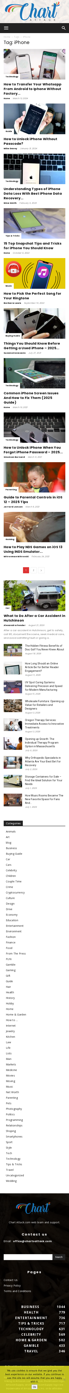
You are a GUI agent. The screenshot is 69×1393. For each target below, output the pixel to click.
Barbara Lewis (12, 303)
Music (9, 286)
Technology (12, 76)
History (10, 998)
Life (8, 1048)
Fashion (11, 937)
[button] (6, 28)
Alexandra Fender (15, 625)
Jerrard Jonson (13, 506)
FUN (8, 959)
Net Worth (12, 1092)
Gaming (10, 539)
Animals (11, 831)
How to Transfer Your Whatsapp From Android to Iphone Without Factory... (32, 89)
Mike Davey (10, 148)
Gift (8, 975)
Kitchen (10, 1036)
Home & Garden (16, 1014)
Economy (11, 914)
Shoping (11, 1131)
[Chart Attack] (34, 11)
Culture (10, 898)
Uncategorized (15, 1175)
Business (11, 848)
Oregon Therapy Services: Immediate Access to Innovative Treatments (44, 724)
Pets (8, 1103)
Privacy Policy (12, 1285)
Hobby (10, 1003)
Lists (9, 1053)
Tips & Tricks (13, 235)
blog (8, 842)
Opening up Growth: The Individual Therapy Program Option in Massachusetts (42, 742)
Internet (11, 1025)
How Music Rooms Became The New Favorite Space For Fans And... (44, 799)
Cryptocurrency (15, 892)
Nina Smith (10, 203)
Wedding (11, 1181)
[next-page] (41, 570)
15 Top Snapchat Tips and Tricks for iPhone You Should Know (32, 245)
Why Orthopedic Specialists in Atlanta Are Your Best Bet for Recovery (43, 761)
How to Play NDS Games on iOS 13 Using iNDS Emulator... (33, 549)
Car (8, 608)
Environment (14, 931)
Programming (14, 1120)
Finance (10, 942)
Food (9, 948)
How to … (12, 1020)
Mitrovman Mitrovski (16, 556)
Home (7, 36)
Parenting (11, 489)
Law (8, 1042)
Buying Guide (13, 335)
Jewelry (10, 1031)
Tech (9, 1153)
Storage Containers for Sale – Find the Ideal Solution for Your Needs (43, 780)
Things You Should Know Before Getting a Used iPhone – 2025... (32, 345)
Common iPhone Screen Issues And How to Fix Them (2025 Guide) (31, 398)
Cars (8, 864)
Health (10, 992)
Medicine (11, 1070)
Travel (10, 1170)
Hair (8, 987)
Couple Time (14, 881)
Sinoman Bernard (14, 457)
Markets (11, 1064)
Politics (10, 1114)
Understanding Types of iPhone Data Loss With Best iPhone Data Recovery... (33, 193)
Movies (10, 1075)
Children (11, 876)
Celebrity (11, 870)
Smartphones (14, 1136)
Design (10, 903)
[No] (64, 1379)
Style (9, 1147)
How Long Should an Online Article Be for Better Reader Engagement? (42, 667)
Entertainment (15, 925)
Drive (9, 909)
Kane (7, 98)
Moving (10, 1081)
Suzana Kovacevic (15, 352)
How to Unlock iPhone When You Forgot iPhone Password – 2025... (33, 449)
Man (8, 1059)
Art (8, 837)
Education (12, 920)
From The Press (16, 953)
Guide (9, 131)
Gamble (10, 964)
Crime (9, 887)
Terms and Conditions (17, 1291)
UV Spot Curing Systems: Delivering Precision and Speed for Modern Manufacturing (44, 686)
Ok (34, 1386)
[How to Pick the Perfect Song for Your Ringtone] (34, 273)
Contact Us (10, 1280)
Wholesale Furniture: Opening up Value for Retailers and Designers (44, 705)
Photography (14, 1109)
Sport (9, 1142)
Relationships (14, 1125)
